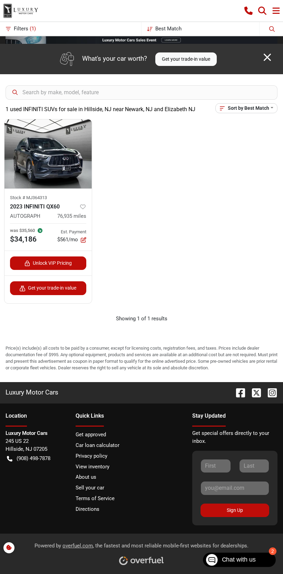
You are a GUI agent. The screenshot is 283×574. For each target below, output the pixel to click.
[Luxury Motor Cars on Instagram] (269, 392)
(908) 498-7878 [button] (33, 458)
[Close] (267, 57)
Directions (87, 509)
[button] (248, 11)
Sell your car (90, 488)
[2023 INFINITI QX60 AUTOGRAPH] (48, 153)
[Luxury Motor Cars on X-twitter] (254, 392)
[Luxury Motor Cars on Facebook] (238, 392)
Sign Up (235, 510)
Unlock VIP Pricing (52, 263)
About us (86, 477)
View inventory (92, 467)
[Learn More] (141, 40)
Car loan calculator (97, 445)
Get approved (91, 434)
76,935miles (71, 216)
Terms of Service (95, 498)
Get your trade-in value (186, 59)
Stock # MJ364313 (28, 197)
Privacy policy (91, 456)
